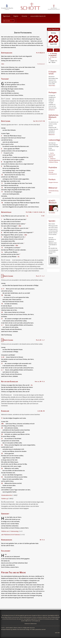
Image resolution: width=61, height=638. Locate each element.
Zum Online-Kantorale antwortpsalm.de (53, 172)
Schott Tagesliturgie (53, 29)
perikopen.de (52, 109)
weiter (57, 50)
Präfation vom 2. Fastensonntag (9, 531)
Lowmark (43, 629)
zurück (50, 50)
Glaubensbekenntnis (6, 495)
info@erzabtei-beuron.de (29, 627)
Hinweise (24, 16)
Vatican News (52, 85)
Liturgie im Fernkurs (53, 182)
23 (53, 38)
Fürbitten (3, 499)
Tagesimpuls (6, 16)
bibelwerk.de (51, 134)
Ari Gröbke (32, 629)
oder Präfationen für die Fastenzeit (10, 535)
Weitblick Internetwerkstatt (19, 629)
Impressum (27, 623)
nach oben (57, 632)
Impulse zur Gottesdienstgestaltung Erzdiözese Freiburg (54, 160)
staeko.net (37, 621)
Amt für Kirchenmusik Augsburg (52, 155)
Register (15, 16)
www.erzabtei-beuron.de (38, 16)
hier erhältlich (52, 213)
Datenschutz (34, 623)
